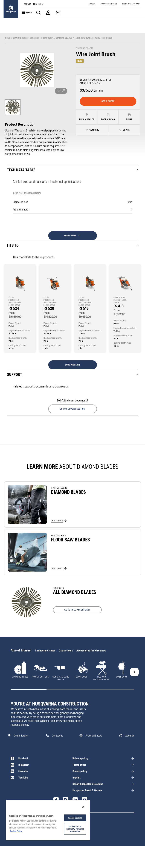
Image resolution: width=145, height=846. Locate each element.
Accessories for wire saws (91, 650)
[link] (11, 9)
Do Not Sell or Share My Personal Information (75, 829)
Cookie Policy (16, 831)
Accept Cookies (75, 818)
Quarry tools (66, 650)
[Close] (83, 807)
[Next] (134, 672)
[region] (48, 820)
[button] (72, 408)
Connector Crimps (45, 650)
